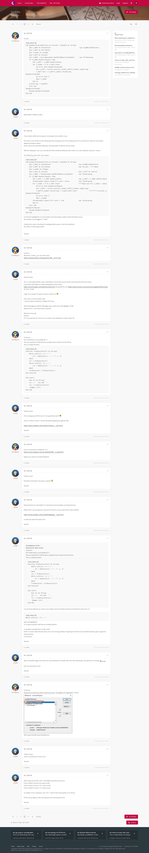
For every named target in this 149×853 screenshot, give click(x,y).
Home (13, 846)
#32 (108, 109)
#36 (108, 332)
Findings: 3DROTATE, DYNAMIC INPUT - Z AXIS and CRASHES (125, 73)
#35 (108, 271)
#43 (108, 684)
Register (125, 3)
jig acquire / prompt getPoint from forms (125, 53)
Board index (20, 846)
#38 (108, 444)
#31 (108, 33)
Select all (33, 43)
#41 (108, 538)
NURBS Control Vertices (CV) (124, 67)
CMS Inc (22, 15)
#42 (108, 655)
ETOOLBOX (59, 848)
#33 (108, 130)
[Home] (13, 3)
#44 (108, 749)
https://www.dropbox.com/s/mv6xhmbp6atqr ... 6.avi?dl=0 (43, 515)
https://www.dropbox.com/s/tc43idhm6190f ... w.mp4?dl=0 (43, 452)
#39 (108, 470)
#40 (108, 499)
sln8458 (15, 117)
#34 (108, 247)
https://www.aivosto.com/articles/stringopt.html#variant (88, 287)
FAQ (28, 846)
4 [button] (28, 24)
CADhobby (76, 848)
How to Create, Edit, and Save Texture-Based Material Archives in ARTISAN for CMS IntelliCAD (125, 60)
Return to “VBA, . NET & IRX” (21, 822)
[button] (13, 24)
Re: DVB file (28, 33)
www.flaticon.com (37, 850)
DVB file (15, 12)
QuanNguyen (15, 41)
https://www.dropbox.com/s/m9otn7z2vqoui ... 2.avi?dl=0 (43, 426)
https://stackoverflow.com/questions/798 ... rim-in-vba (42, 258)
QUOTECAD (66, 848)
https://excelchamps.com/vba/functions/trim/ (39, 287)
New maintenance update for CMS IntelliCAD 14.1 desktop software (125, 38)
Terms (41, 846)
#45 (108, 775)
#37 (108, 405)
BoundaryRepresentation (123, 45)
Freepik (26, 850)
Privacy (34, 846)
